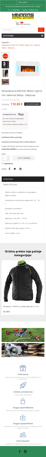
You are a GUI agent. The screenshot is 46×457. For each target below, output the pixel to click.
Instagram (25, 451)
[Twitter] (15, 169)
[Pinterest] (20, 169)
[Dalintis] (9, 169)
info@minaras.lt (33, 10)
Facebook (20, 451)
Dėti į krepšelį (24, 158)
